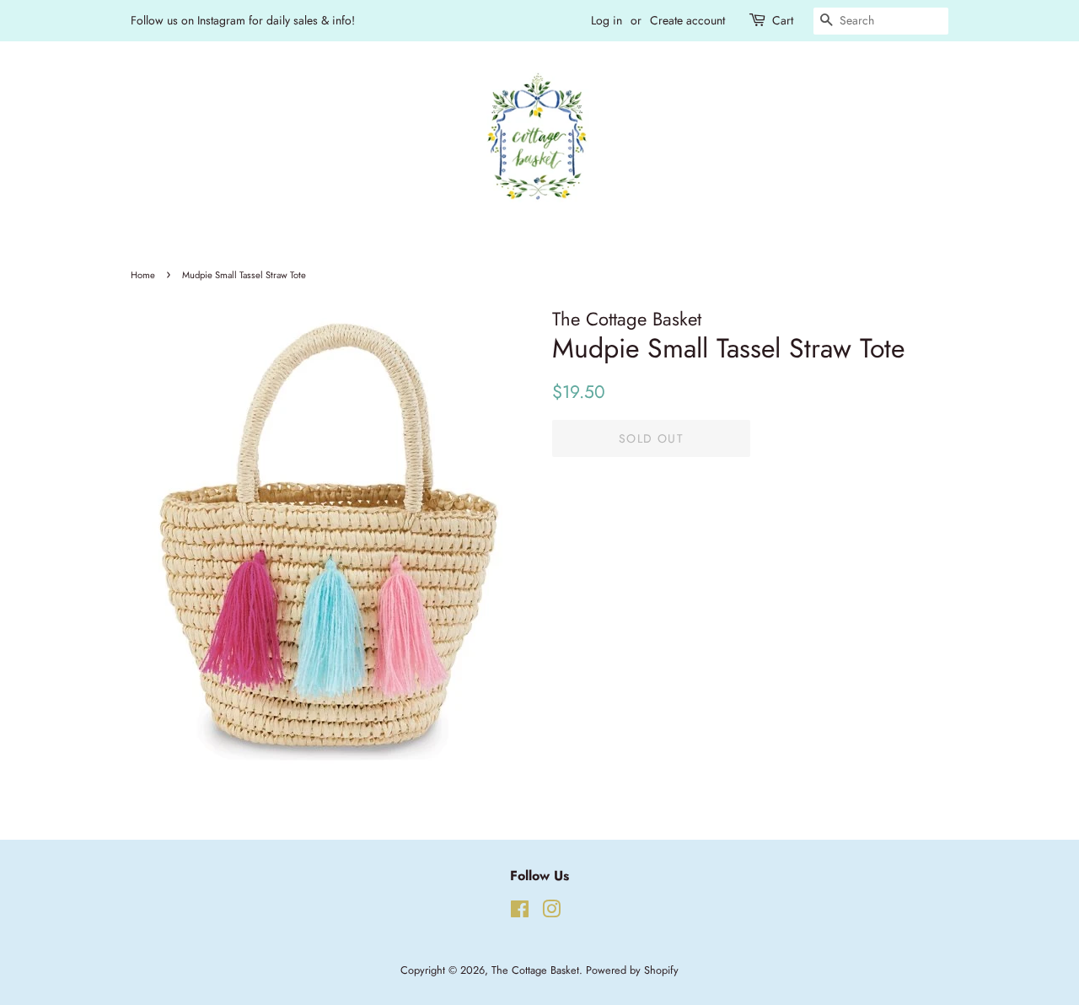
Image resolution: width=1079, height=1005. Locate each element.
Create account (687, 20)
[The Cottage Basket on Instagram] (551, 913)
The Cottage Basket (535, 970)
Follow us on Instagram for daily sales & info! (243, 20)
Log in (606, 20)
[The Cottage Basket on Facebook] (519, 913)
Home (143, 275)
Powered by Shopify (632, 970)
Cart (782, 20)
